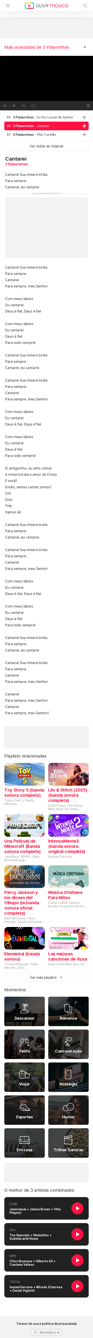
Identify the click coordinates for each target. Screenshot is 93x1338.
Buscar (85, 5)
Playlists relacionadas (25, 756)
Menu (7, 5)
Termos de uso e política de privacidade (46, 1323)
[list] (46, 126)
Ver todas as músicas (46, 146)
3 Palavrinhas (16, 164)
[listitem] (46, 117)
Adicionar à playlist (84, 117)
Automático (48, 1332)
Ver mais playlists (43, 977)
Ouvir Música (46, 6)
